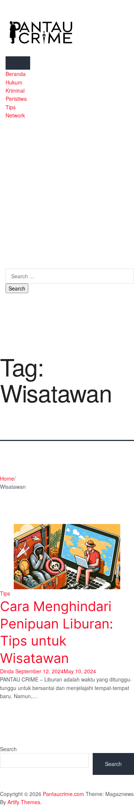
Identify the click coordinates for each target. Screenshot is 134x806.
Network (15, 115)
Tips (11, 107)
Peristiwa (16, 98)
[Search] (8, 264)
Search (8, 749)
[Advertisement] (67, 190)
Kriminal (15, 90)
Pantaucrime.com (63, 793)
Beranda (16, 73)
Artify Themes (23, 802)
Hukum (14, 82)
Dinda (7, 671)
